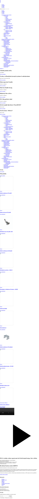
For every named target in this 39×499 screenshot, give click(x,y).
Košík (3, 480)
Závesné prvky (6, 15)
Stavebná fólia (6, 66)
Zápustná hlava (8, 62)
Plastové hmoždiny (7, 167)
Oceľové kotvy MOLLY (9, 25)
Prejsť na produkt (2, 91)
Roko (6, 37)
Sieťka (5, 45)
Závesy (7, 16)
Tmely (5, 36)
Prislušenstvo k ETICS (5, 46)
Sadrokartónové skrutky (7, 26)
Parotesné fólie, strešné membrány (9, 65)
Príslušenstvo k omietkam (6, 141)
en (0, 2)
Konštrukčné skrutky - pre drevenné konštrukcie (11, 60)
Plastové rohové (8, 50)
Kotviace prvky (6, 21)
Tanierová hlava (8, 61)
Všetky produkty (2, 175)
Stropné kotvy (8, 22)
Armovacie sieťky (6, 54)
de (0, 1)
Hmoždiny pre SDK (9, 23)
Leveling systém (6, 63)
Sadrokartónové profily (7, 35)
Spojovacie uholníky (9, 19)
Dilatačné (7, 47)
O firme (3, 6)
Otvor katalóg (2, 171)
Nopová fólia (6, 64)
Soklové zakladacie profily (8, 55)
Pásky (5, 34)
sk (0, 0)
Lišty (4, 29)
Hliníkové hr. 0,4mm (9, 31)
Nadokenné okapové (9, 49)
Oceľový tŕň (7, 154)
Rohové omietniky (6, 40)
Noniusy (7, 18)
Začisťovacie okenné (7, 44)
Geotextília (5, 59)
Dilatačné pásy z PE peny (8, 58)
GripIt (7, 24)
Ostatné (5, 56)
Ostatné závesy (8, 20)
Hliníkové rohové (8, 48)
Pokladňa (3, 484)
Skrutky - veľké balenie (9, 27)
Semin (7, 38)
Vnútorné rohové (6, 43)
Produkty (3, 5)
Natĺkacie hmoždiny (7, 33)
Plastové (7, 32)
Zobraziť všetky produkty (4, 474)
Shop (2, 485)
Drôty (6, 17)
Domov (3, 4)
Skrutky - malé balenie (9, 128)
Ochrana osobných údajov (6, 483)
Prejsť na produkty (3, 74)
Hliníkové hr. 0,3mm (9, 30)
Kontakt (3, 7)
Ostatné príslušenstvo (5, 57)
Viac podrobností (2, 214)
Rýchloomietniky (6, 41)
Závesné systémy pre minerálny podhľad (8, 39)
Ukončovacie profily (7, 42)
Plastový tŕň (7, 53)
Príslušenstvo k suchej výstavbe (6, 14)
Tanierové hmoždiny (7, 52)
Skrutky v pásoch (8, 28)
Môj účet (3, 481)
